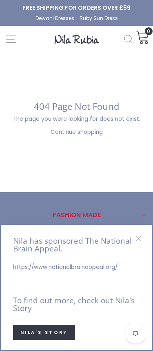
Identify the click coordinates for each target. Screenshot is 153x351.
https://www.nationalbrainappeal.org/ (65, 267)
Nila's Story (44, 332)
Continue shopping (77, 132)
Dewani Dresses (55, 18)
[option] (76, 7)
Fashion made (77, 215)
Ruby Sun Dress (99, 18)
